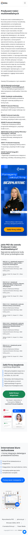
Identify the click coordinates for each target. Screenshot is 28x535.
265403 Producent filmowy (10, 106)
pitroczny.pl (20, 519)
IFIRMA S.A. (21, 530)
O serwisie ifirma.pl (8, 526)
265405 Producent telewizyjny (11, 122)
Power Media (22, 526)
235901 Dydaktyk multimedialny (11, 96)
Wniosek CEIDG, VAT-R (13, 523)
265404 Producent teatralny (10, 115)
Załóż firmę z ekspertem (14, 394)
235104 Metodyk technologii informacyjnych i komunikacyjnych (12, 86)
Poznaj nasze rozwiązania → (13, 480)
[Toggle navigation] (25, 2)
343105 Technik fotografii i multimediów (9, 152)
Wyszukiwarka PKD (8, 519)
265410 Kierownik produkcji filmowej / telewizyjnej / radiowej (13, 132)
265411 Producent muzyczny (10, 142)
